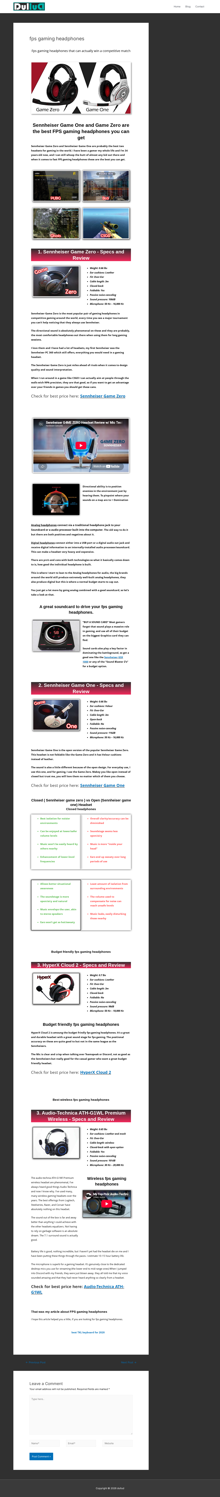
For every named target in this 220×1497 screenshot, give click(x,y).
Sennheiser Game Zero (102, 396)
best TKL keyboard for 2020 (88, 1332)
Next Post (128, 1362)
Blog (188, 6)
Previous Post (36, 1362)
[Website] (117, 1443)
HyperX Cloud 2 (95, 1072)
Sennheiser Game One (102, 785)
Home (177, 6)
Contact (199, 6)
